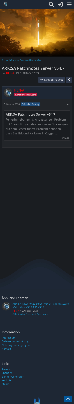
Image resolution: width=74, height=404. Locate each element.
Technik (6, 380)
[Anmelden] (60, 4)
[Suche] (51, 4)
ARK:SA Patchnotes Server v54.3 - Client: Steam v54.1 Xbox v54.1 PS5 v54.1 (41, 305)
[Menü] (69, 4)
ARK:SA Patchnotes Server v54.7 (30, 114)
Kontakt (6, 349)
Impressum (8, 337)
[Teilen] (69, 80)
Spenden (7, 373)
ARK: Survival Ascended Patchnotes (30, 314)
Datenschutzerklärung (15, 341)
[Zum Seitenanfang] (68, 399)
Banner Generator (13, 376)
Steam (5, 384)
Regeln (6, 369)
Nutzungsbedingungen (16, 345)
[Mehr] (68, 105)
